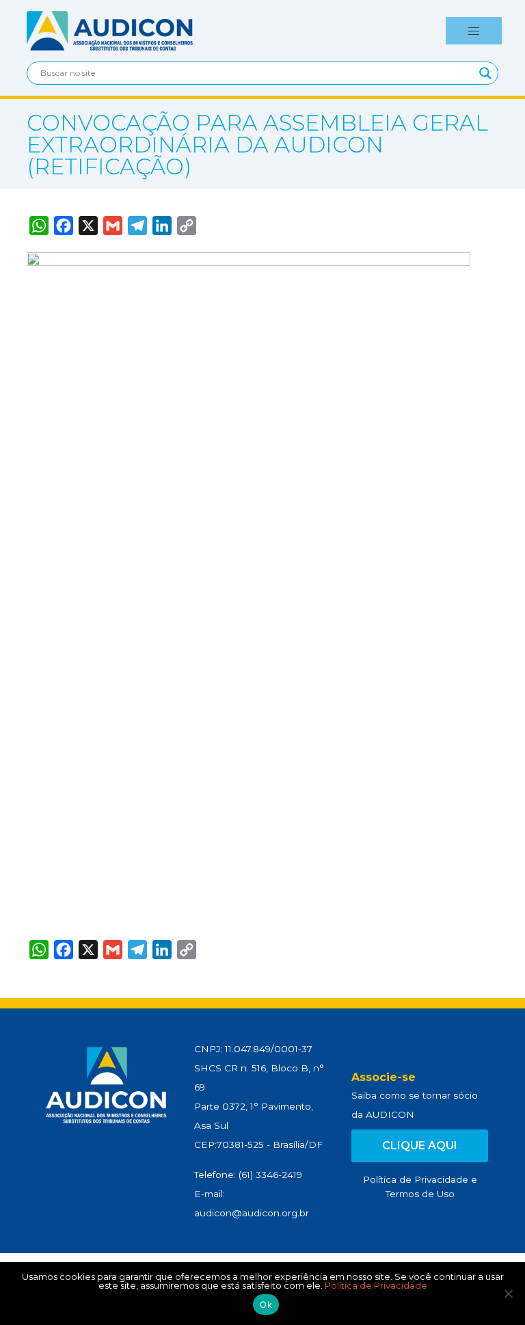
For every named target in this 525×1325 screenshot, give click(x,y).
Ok (266, 1304)
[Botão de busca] (485, 73)
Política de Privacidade (415, 1179)
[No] (508, 1293)
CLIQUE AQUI (419, 1145)
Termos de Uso (420, 1193)
